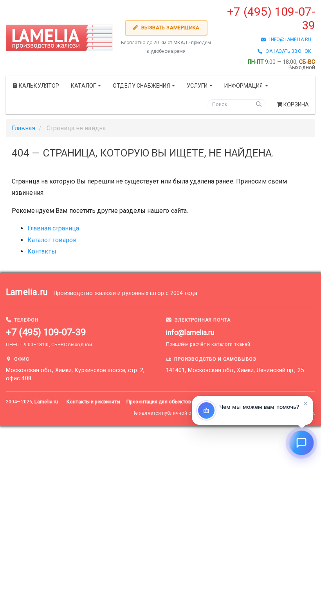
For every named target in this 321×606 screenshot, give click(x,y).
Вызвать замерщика (170, 28)
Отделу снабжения (142, 86)
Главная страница (53, 228)
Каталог (84, 86)
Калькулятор (38, 86)
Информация (244, 86)
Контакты (41, 251)
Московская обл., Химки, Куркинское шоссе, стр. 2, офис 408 (75, 374)
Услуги (198, 86)
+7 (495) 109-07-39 (46, 332)
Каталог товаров (52, 240)
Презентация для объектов (158, 402)
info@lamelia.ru (288, 39)
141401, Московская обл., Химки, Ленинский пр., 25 (235, 370)
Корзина (296, 104)
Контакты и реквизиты (93, 402)
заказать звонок (286, 51)
